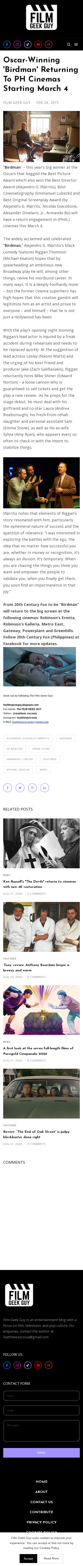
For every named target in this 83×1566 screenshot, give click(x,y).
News (43, 769)
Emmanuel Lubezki (20, 759)
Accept (28, 1558)
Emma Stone (41, 748)
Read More (51, 1558)
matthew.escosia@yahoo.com (30, 721)
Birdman (66, 738)
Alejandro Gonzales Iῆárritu (28, 738)
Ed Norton (14, 748)
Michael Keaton (18, 769)
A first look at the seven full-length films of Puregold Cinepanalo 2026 (38, 1051)
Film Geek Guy (17, 102)
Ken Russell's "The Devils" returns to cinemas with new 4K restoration (39, 884)
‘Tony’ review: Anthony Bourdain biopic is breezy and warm (36, 967)
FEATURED (50, 759)
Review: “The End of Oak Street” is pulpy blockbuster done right (36, 1134)
